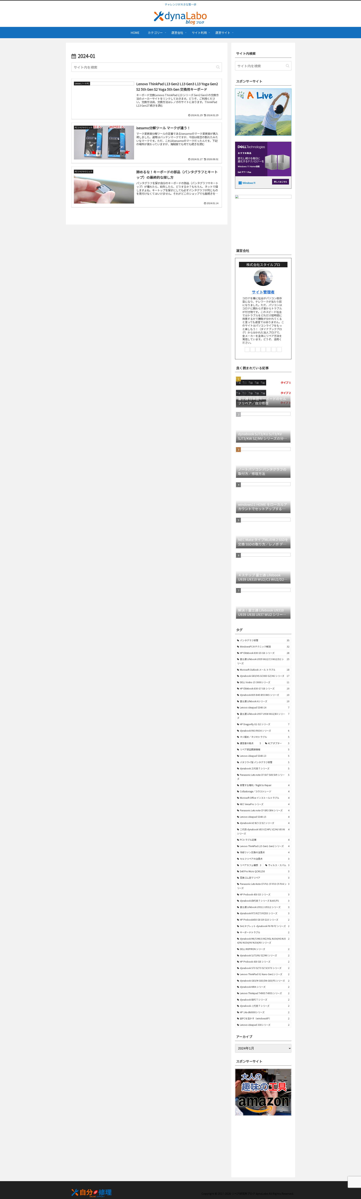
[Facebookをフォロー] (258, 349)
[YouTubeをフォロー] (263, 349)
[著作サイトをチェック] (247, 349)
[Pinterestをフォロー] (268, 349)
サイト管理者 (263, 292)
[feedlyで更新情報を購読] (273, 349)
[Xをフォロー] (252, 349)
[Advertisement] (263, 1143)
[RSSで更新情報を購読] (279, 349)
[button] (218, 67)
